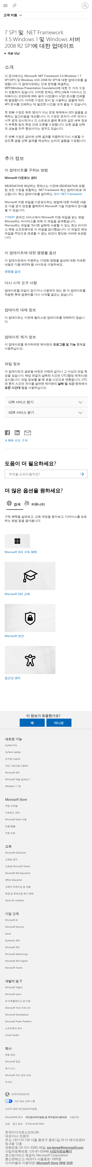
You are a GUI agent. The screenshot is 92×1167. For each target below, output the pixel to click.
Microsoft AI (11, 919)
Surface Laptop (13, 752)
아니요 (59, 723)
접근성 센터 (13, 678)
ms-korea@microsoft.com (65, 1147)
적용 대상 (13, 53)
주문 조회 (10, 833)
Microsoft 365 (12, 772)
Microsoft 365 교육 (17, 594)
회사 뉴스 (10, 1068)
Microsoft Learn (13, 994)
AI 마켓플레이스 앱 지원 (17, 1000)
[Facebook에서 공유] (8, 431)
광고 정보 (18, 1123)
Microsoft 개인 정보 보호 (18, 1075)
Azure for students (14, 900)
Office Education (13, 879)
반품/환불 (10, 826)
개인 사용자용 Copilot (16, 765)
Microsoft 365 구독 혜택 (21, 552)
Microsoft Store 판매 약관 (54, 1162)
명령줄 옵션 (13, 271)
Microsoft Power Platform (18, 1021)
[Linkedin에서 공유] (15, 431)
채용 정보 (10, 1054)
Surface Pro (11, 745)
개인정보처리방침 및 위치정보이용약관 (46, 1117)
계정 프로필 (11, 805)
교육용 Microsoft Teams (17, 866)
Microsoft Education (15, 852)
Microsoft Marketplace (17, 1014)
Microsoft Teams (13, 967)
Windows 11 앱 (13, 786)
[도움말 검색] (15, 5)
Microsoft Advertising (16, 954)
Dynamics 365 (12, 940)
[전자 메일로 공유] (25, 431)
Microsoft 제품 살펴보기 (17, 779)
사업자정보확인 (61, 1151)
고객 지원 (10, 15)
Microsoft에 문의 (14, 1117)
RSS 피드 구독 (18, 440)
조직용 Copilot (12, 758)
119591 (10, 217)
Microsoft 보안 (14, 636)
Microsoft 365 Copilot (16, 960)
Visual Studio (12, 1035)
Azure (8, 933)
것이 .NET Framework (68, 194)
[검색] (82, 474)
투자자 (8, 1081)
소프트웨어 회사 (13, 1028)
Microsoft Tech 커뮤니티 (18, 1007)
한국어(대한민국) (20, 1094)
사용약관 (74, 1117)
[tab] (14, 505)
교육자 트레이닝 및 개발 (18, 886)
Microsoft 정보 (12, 1061)
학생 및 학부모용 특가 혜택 (19, 893)
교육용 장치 (11, 859)
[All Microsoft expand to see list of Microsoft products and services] (5, 6)
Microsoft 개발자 (14, 987)
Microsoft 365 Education (17, 873)
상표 (7, 1123)
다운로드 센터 (12, 812)
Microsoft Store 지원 (16, 819)
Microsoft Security (14, 926)
